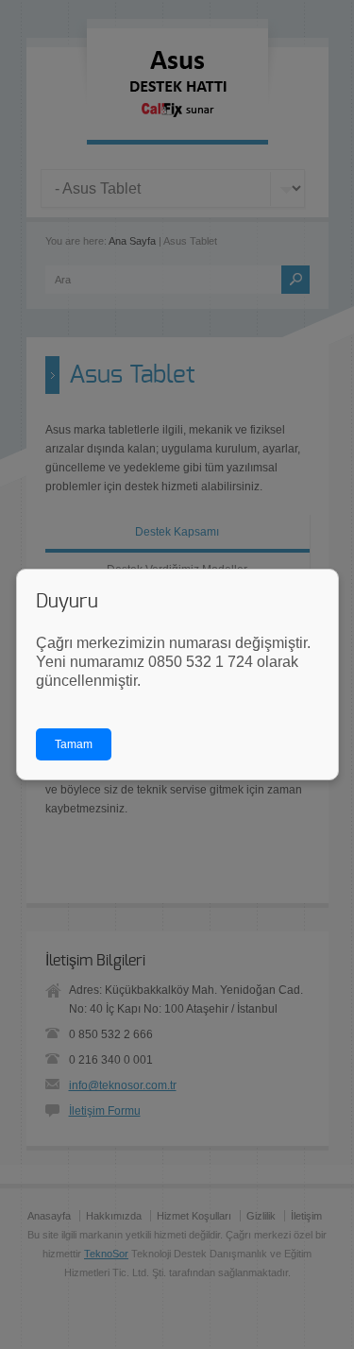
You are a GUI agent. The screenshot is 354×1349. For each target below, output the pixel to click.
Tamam (74, 744)
